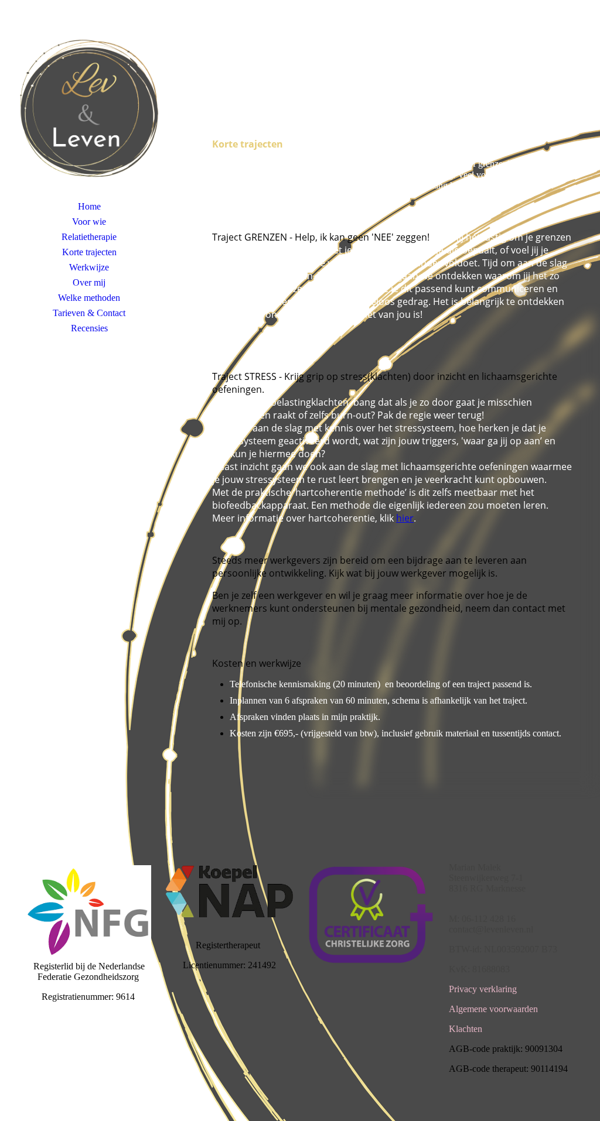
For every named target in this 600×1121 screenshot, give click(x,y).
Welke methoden (89, 298)
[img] (89, 108)
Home (89, 206)
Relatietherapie (89, 237)
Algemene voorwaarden (493, 1009)
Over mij (89, 282)
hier (405, 518)
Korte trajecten (89, 252)
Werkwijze (89, 267)
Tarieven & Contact (89, 313)
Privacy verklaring (483, 989)
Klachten (465, 1029)
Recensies (89, 328)
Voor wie (89, 222)
